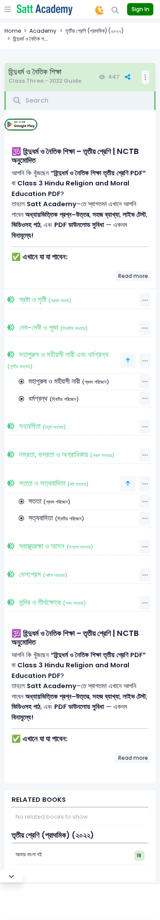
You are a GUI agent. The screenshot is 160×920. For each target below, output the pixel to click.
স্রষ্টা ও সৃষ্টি (44, 300)
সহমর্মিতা (41, 426)
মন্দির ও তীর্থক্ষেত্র (51, 602)
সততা (48, 501)
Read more (133, 276)
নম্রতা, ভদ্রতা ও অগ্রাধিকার (65, 455)
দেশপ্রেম (42, 575)
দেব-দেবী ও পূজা (52, 328)
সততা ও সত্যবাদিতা (52, 483)
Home (12, 31)
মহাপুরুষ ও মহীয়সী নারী (68, 381)
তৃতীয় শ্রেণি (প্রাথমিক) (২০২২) (94, 31)
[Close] (11, 876)
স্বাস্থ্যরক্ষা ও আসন (55, 546)
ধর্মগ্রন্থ (53, 398)
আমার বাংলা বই (29, 854)
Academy (42, 31)
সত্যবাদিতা (55, 518)
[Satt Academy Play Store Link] (20, 125)
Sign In (140, 9)
